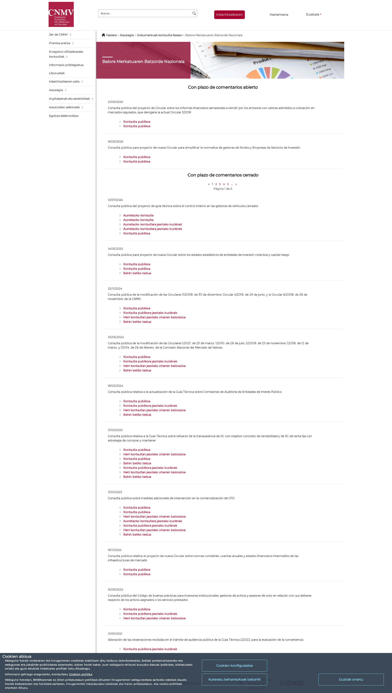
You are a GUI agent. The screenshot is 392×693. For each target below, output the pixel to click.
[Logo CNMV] (61, 14)
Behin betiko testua (137, 273)
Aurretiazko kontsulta (138, 215)
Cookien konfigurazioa (234, 665)
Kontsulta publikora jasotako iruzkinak (150, 312)
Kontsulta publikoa (136, 121)
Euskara (312, 14)
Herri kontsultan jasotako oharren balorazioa (154, 317)
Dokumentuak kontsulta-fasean (159, 35)
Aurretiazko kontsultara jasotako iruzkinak (152, 224)
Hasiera (111, 35)
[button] (70, 35)
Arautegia (127, 35)
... (232, 184)
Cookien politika (80, 674)
